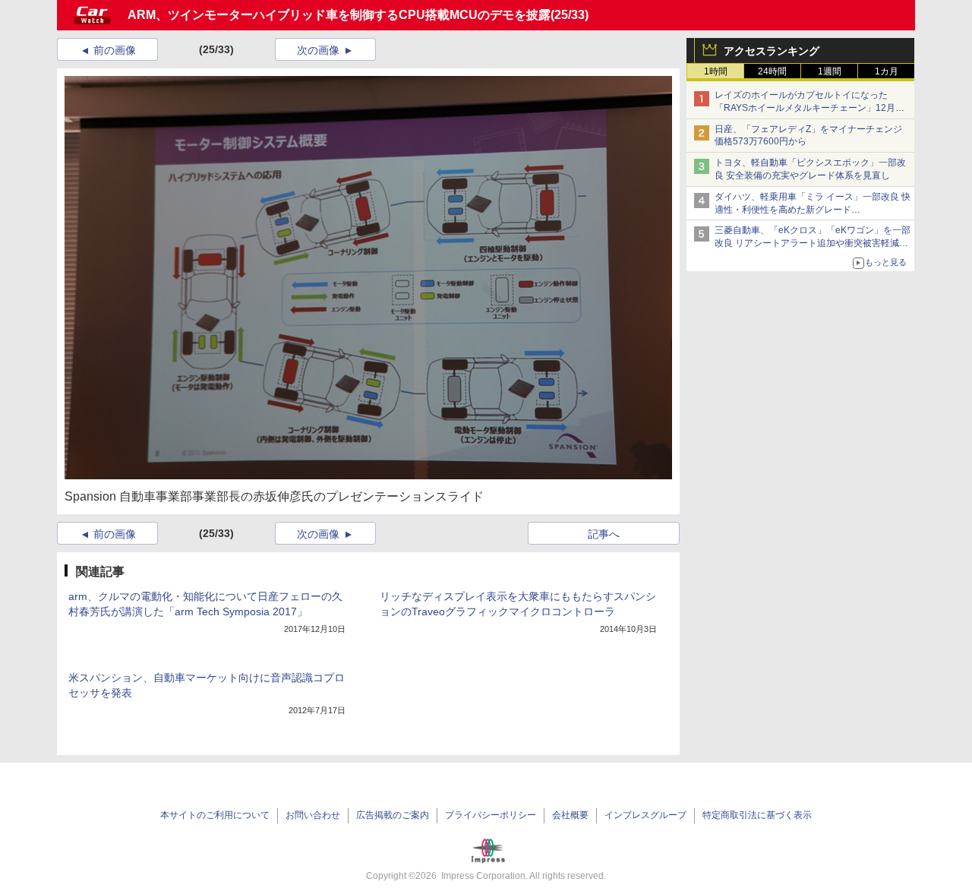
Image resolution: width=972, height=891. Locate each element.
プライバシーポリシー (490, 815)
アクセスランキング (771, 51)
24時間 (772, 71)
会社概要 (570, 815)
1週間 (829, 71)
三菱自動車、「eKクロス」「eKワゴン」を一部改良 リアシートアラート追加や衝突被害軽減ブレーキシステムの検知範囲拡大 (812, 243)
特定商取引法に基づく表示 (757, 815)
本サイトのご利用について (215, 815)
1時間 (715, 71)
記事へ (604, 534)
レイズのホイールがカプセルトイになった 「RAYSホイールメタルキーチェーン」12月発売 (809, 108)
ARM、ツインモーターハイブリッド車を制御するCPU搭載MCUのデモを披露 (339, 14)
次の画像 (318, 50)
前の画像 (114, 50)
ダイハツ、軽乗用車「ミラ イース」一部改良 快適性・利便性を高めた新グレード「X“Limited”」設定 (812, 209)
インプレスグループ (645, 815)
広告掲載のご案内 (392, 815)
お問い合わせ (313, 815)
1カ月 (886, 71)
